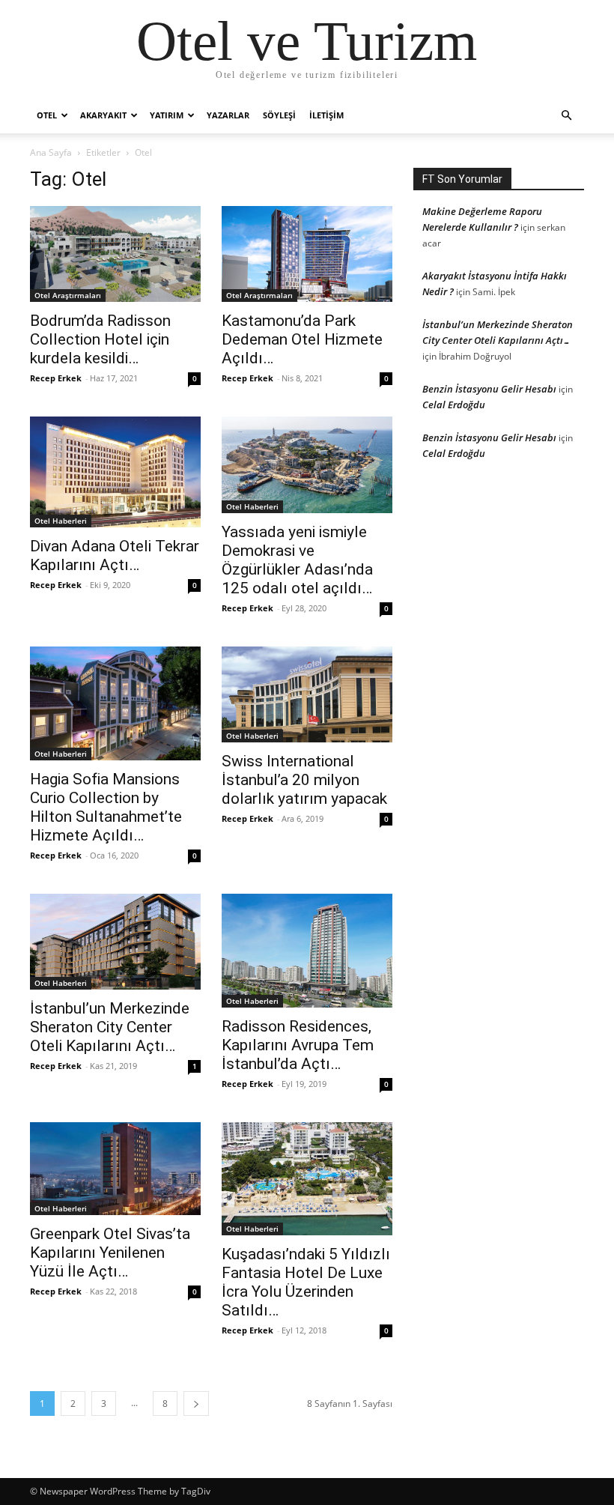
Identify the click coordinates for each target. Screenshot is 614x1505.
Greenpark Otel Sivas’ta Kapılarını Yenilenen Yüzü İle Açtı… (110, 1252)
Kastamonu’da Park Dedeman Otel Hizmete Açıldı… (302, 339)
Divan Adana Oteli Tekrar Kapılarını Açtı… (114, 555)
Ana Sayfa (51, 152)
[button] (566, 116)
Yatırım (166, 115)
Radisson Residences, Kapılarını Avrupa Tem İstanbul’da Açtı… (298, 1045)
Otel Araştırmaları (67, 295)
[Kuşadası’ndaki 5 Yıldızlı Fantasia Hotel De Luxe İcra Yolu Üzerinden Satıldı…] (307, 1179)
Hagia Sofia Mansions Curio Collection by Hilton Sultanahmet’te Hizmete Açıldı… (106, 807)
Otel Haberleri (60, 520)
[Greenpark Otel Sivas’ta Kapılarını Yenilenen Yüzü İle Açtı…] (115, 1169)
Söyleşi (279, 115)
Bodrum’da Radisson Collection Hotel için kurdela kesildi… (100, 339)
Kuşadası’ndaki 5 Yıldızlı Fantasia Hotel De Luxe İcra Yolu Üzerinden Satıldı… (306, 1282)
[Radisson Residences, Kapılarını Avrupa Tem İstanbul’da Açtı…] (307, 951)
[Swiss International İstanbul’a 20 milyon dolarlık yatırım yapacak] (307, 694)
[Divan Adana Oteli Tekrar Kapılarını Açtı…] (115, 472)
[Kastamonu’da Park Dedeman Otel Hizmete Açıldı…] (307, 254)
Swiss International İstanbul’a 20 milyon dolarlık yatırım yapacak (304, 780)
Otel (47, 115)
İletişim (326, 115)
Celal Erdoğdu (453, 404)
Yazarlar (228, 115)
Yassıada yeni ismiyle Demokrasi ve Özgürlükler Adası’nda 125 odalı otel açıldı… (297, 560)
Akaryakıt (103, 115)
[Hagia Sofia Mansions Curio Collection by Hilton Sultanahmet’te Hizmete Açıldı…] (115, 703)
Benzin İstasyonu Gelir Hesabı (489, 389)
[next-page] (196, 1403)
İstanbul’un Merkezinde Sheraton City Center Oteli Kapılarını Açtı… (109, 1027)
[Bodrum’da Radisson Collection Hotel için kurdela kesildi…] (115, 254)
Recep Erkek (56, 378)
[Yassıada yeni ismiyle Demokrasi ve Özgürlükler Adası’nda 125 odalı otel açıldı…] (307, 464)
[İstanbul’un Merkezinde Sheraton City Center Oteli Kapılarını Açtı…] (115, 942)
